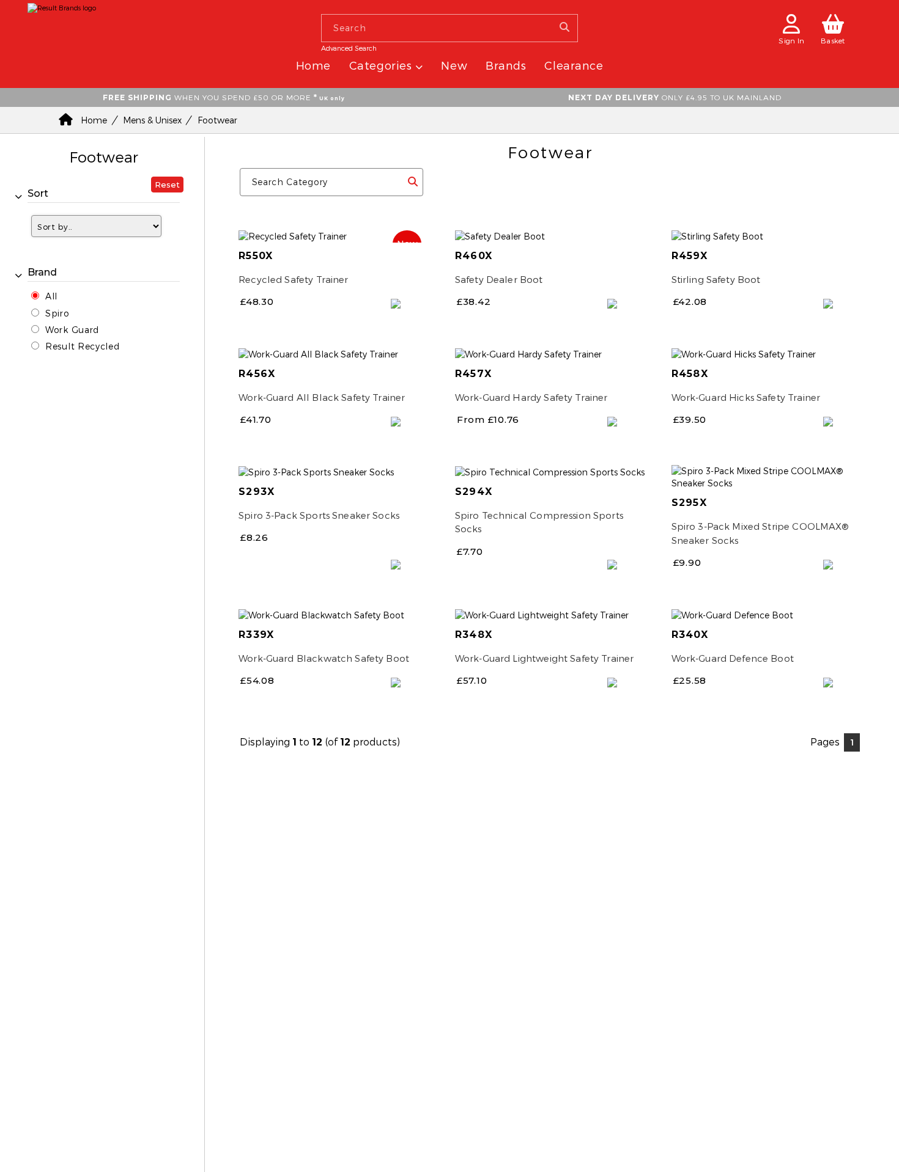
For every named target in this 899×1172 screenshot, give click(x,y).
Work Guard (72, 329)
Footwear (217, 120)
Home (313, 65)
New (454, 65)
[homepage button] (62, 5)
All (51, 296)
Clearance (573, 65)
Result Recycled (82, 346)
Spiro (57, 313)
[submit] (413, 181)
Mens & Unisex (152, 120)
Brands (506, 65)
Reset (167, 184)
